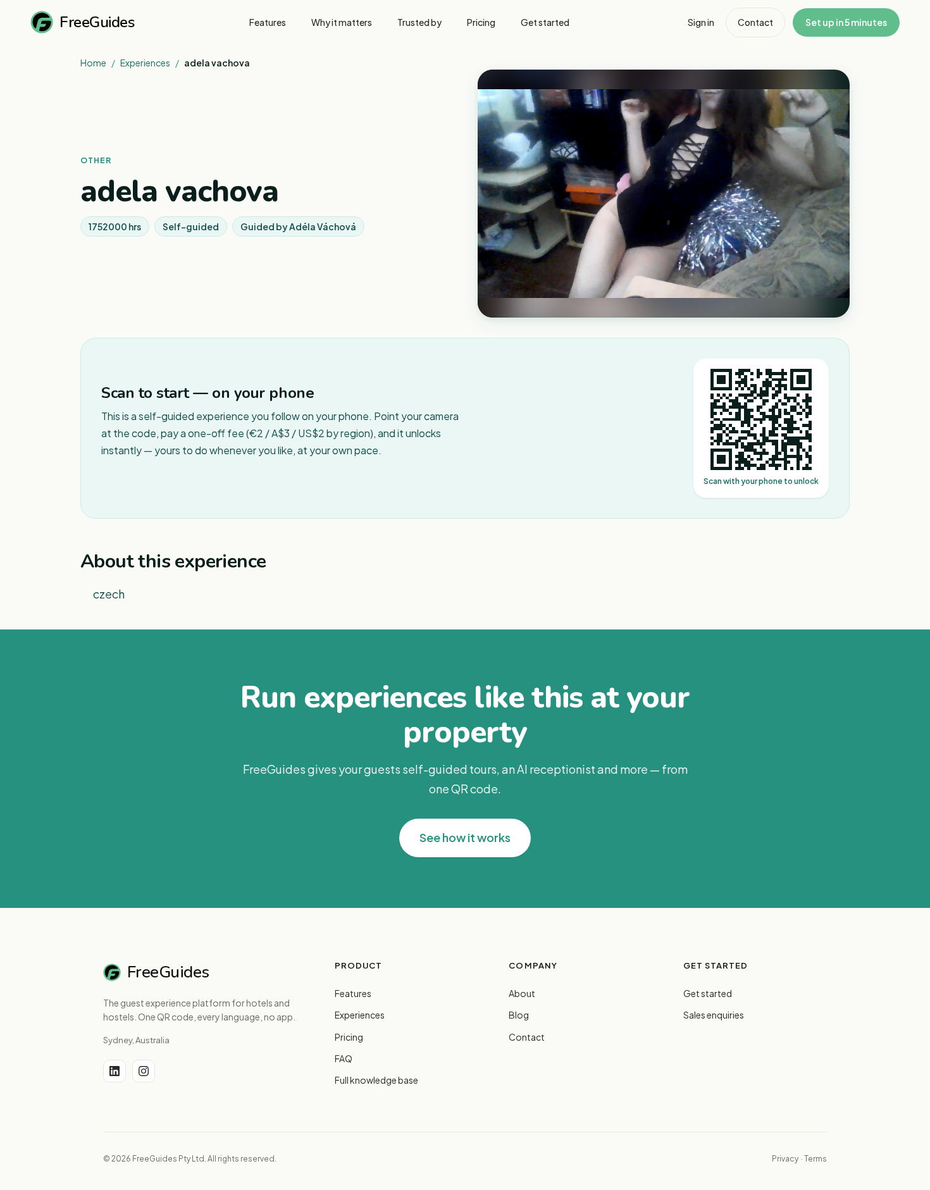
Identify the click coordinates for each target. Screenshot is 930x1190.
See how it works (465, 837)
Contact (755, 22)
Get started (707, 993)
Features (353, 993)
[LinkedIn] (114, 1071)
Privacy (785, 1158)
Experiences (145, 62)
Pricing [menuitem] (481, 22)
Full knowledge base (376, 1080)
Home (93, 62)
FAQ (343, 1058)
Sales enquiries (713, 1014)
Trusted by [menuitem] (419, 22)
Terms (815, 1158)
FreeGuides (96, 22)
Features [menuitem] (267, 22)
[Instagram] (143, 1071)
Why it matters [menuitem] (341, 22)
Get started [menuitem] (545, 22)
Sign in (701, 22)
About (522, 993)
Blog (519, 1014)
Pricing (349, 1037)
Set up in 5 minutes (846, 22)
